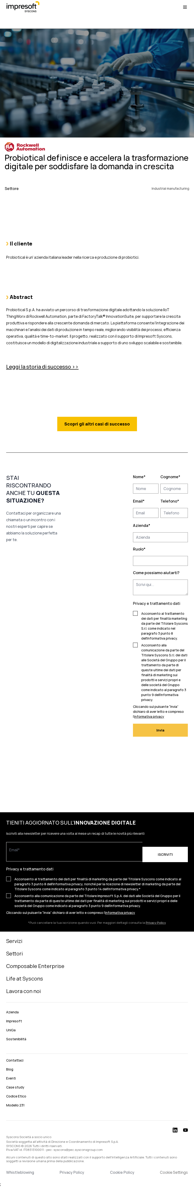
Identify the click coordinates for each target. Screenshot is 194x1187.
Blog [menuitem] (9, 1069)
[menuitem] (97, 1049)
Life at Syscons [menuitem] (24, 978)
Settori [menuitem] (14, 953)
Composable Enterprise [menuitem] (35, 966)
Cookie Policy (122, 1172)
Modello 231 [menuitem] (15, 1105)
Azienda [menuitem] (12, 1012)
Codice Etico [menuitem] (16, 1096)
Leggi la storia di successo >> (42, 366)
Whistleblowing (20, 1172)
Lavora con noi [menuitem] (23, 991)
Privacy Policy (72, 1172)
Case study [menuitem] (15, 1087)
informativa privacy (162, 638)
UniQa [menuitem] (11, 1030)
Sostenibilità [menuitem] (16, 1039)
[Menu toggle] (185, 7)
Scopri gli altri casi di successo (97, 424)
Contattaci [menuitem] (14, 1060)
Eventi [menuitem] (11, 1078)
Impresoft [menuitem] (14, 1021)
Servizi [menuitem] (14, 941)
